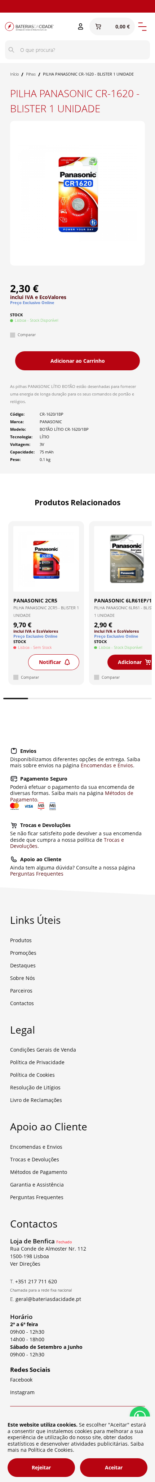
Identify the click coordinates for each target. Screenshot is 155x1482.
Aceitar (114, 1467)
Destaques (23, 965)
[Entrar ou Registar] (80, 26)
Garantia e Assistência (37, 1184)
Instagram (47, 6)
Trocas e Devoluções (34, 1159)
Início (14, 74)
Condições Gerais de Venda (43, 1049)
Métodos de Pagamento (38, 1172)
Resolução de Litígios (35, 1087)
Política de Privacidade (37, 1062)
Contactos (22, 1003)
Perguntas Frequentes (36, 873)
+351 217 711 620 (36, 1281)
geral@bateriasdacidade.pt (48, 1299)
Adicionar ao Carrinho (77, 360)
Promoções (23, 952)
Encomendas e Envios (107, 765)
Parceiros (21, 990)
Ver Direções (25, 1263)
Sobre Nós (22, 978)
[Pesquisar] (11, 50)
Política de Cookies (32, 1074)
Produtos (21, 940)
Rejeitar (41, 1467)
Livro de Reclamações (36, 1100)
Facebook (21, 1379)
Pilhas (31, 74)
